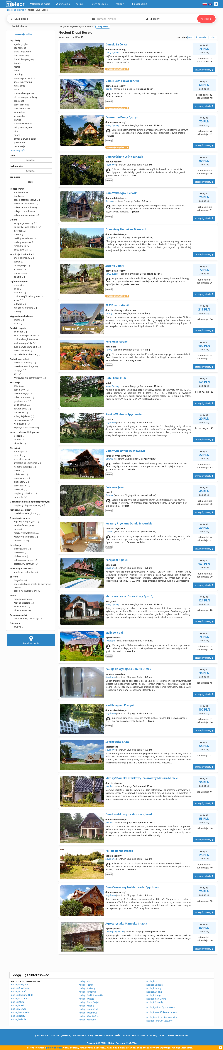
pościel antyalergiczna (27, 513)
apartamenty (22, 192)
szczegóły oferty (203, 69)
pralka (19, 319)
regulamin (79, 1035)
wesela (19, 529)
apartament (20, 47)
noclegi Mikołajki (19, 1019)
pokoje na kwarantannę (27, 590)
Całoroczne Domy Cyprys (121, 117)
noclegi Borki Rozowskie (91, 995)
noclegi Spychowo (20, 988)
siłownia (20, 443)
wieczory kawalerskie (26, 532)
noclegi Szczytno (19, 998)
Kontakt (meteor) (61, 1035)
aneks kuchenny (24, 257)
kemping (18, 74)
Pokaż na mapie (31, 643)
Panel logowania (177, 1035)
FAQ (90, 1035)
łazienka (20, 269)
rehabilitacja (22, 245)
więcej (109, 101)
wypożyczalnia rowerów (27, 427)
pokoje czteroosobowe (27, 199)
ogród (18, 311)
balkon (19, 261)
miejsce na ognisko (25, 307)
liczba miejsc (16, 166)
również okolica (18, 26)
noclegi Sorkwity (87, 988)
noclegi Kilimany (87, 1019)
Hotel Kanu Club (115, 378)
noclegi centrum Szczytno (159, 1020)
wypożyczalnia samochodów (30, 377)
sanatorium (19, 112)
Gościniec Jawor (115, 487)
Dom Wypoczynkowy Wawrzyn (125, 450)
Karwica (109, 458)
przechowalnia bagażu (27, 366)
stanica (17, 119)
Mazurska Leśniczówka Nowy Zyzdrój (129, 596)
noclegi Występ (86, 998)
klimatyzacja (22, 265)
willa (16, 131)
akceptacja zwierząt (25, 223)
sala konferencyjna (25, 525)
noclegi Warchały (20, 1012)
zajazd (17, 135)
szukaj (207, 18)
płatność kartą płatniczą (28, 618)
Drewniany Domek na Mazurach (126, 229)
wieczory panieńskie (26, 536)
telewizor (20, 273)
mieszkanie (19, 85)
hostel (17, 66)
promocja (15, 176)
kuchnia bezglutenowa (27, 339)
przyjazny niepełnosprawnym (30, 505)
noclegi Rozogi (153, 995)
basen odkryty (23, 393)
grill (17, 288)
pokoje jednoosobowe (26, 207)
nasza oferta (140, 1035)
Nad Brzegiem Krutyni (119, 705)
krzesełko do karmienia (27, 462)
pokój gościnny (21, 104)
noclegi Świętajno (20, 984)
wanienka (20, 497)
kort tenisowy (22, 408)
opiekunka (21, 474)
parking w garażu (24, 242)
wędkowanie (22, 423)
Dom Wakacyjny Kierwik (121, 193)
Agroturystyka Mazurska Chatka (126, 923)
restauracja (19, 146)
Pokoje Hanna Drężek (119, 851)
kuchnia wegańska (25, 343)
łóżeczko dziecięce (25, 466)
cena (12, 155)
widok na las (22, 606)
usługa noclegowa (23, 127)
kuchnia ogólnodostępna (28, 296)
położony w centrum (26, 563)
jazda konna (22, 404)
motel (16, 89)
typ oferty (15, 40)
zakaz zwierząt (23, 249)
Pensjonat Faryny (116, 341)
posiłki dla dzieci (24, 350)
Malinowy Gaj (114, 632)
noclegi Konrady (154, 1002)
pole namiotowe (22, 108)
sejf (17, 373)
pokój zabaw (22, 485)
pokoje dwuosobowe (26, 203)
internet (19, 230)
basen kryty (21, 389)
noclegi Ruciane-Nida (22, 994)
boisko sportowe (24, 397)
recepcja (20, 370)
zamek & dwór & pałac (25, 138)
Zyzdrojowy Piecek (114, 931)
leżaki (18, 300)
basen (19, 385)
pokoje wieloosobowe (26, 215)
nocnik (19, 470)
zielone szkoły (22, 540)
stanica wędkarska (23, 123)
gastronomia (20, 142)
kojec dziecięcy (23, 459)
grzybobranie (22, 401)
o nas (126, 1035)
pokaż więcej (16, 150)
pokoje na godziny (25, 362)
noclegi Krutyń (18, 991)
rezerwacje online (22, 34)
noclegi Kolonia (86, 1005)
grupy (18, 626)
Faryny (108, 313)
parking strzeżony (24, 238)
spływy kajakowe (24, 416)
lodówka (20, 303)
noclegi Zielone (154, 991)
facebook (42, 1035)
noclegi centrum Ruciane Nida (161, 1017)
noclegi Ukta (17, 1001)
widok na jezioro (24, 602)
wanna (19, 323)
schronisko (19, 116)
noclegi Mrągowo (87, 991)
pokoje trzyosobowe (25, 211)
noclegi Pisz (85, 981)
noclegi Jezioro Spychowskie (160, 1007)
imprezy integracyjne (26, 521)
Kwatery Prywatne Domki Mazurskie (128, 523)
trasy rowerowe (23, 420)
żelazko (19, 276)
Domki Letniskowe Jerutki (122, 81)
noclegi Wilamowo (88, 1012)
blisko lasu (21, 552)
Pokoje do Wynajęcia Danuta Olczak (128, 669)
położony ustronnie (25, 560)
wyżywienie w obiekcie (27, 354)
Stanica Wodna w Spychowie (123, 414)
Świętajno (110, 640)
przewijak (20, 489)
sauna (19, 439)
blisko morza (22, 556)
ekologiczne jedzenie (26, 335)
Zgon (108, 237)
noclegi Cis (151, 981)
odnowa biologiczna (24, 93)
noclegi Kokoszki (154, 984)
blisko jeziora (22, 548)
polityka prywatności (108, 1035)
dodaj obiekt (157, 1035)
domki (19, 196)
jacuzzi (19, 435)
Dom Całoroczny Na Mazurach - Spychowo (132, 887)
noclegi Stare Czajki (89, 1002)
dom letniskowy (21, 55)
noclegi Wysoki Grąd (89, 1016)
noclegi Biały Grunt (156, 998)
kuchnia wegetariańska (27, 346)
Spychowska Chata (117, 741)
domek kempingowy (24, 59)
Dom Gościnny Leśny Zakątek (124, 156)
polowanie (21, 412)
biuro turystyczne (22, 51)
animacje (20, 451)
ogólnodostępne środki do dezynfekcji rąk (33, 585)
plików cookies (54, 1047)
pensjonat (19, 100)
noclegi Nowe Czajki (89, 1009)
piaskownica (22, 478)
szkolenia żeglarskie (26, 572)
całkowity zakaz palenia (27, 226)
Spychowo (110, 164)
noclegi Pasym (86, 984)
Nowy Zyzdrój (112, 52)
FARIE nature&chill (117, 305)
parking (19, 234)
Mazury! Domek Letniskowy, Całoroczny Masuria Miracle (141, 778)
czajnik (19, 285)
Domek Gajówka (116, 44)
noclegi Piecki (18, 1005)
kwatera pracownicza (24, 78)
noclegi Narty (18, 1015)
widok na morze (23, 610)
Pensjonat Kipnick (116, 560)
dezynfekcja (21, 580)
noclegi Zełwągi (19, 1008)
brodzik (19, 455)
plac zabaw (21, 481)
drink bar (20, 331)
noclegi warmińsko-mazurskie (161, 1012)
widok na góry (23, 599)
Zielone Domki (114, 265)
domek (17, 63)
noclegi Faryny (153, 988)
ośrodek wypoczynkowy (25, 97)
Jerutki (108, 88)
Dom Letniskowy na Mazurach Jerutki (129, 814)
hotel (16, 70)
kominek (20, 292)
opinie (212, 37)
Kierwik (109, 201)
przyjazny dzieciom (25, 493)
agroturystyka (21, 44)
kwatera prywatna (23, 81)
